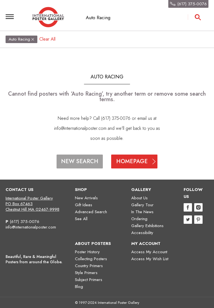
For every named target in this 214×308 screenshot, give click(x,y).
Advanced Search (91, 212)
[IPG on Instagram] (198, 208)
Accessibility (142, 233)
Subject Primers (88, 280)
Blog (79, 287)
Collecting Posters (91, 259)
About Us (139, 198)
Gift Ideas (83, 205)
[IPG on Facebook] (188, 208)
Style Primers (86, 273)
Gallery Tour (142, 205)
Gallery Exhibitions (147, 226)
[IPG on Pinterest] (198, 220)
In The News (142, 212)
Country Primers (89, 266)
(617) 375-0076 (24, 221)
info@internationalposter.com (80, 128)
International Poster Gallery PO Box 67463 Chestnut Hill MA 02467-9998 (32, 203)
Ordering (139, 219)
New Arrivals (86, 198)
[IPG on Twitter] (188, 220)
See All (81, 219)
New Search (79, 161)
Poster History (87, 252)
